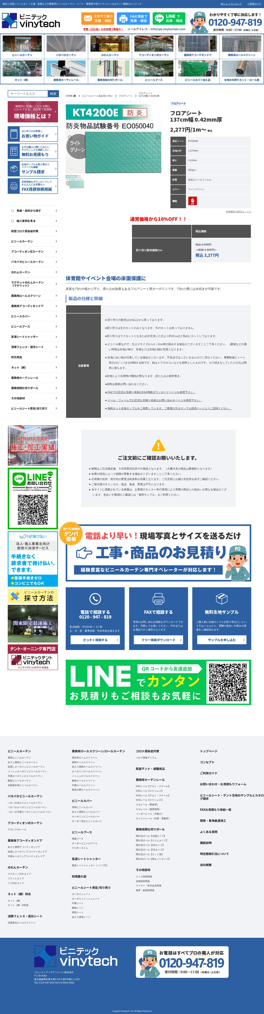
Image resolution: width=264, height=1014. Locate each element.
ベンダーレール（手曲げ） (150, 814)
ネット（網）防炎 (19, 894)
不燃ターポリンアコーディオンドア (26, 856)
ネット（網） (19, 367)
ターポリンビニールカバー (86, 816)
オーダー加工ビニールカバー (87, 821)
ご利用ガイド (254, 4)
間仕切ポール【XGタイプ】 (150, 845)
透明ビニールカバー (82, 807)
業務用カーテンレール (24, 378)
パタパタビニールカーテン (27, 262)
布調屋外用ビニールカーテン (23, 785)
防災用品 (16, 357)
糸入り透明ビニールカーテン (23, 762)
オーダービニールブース (84, 843)
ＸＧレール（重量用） (147, 804)
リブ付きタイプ (16, 883)
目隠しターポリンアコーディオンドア (27, 851)
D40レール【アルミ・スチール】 (153, 795)
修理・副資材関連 (145, 890)
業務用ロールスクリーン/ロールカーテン (98, 751)
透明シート (77, 912)
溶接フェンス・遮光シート (27, 347)
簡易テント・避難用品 (150, 769)
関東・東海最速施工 (213, 820)
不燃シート (77, 903)
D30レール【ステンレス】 (150, 791)
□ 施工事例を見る (23, 221)
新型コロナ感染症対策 (24, 231)
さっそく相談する (95, 639)
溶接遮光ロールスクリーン (22, 922)
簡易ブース (77, 838)
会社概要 (206, 865)
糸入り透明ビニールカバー (86, 812)
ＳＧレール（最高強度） (148, 809)
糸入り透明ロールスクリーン (87, 766)
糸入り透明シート (81, 917)
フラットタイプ (16, 878)
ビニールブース (20, 326)
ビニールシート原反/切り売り (29, 408)
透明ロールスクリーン (83, 762)
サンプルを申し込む (222, 639)
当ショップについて (231, 4)
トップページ (208, 751)
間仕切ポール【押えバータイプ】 (153, 859)
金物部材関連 (143, 881)
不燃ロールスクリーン (83, 785)
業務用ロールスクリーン (26, 296)
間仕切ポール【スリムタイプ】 (152, 840)
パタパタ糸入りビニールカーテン (25, 803)
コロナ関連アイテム (146, 757)
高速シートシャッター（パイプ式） (90, 865)
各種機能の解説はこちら (238, 211)
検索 (53, 93)
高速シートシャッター (24, 337)
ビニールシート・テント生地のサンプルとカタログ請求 (232, 797)
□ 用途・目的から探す (26, 210)
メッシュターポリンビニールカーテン (27, 771)
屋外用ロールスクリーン (84, 757)
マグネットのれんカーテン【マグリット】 (27, 283)
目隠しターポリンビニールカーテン (26, 766)
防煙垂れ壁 (79, 876)
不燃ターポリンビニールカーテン (25, 776)
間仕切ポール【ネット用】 (150, 854)
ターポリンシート (81, 894)
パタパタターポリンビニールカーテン (27, 807)
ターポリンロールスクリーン (87, 771)
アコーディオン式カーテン (27, 251)
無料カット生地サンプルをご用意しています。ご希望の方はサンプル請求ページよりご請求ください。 (169, 408)
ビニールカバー (20, 316)
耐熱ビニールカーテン (19, 780)
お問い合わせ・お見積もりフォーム (223, 784)
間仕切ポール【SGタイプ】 (150, 849)
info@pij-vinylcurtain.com (168, 29)
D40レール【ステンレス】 (150, 800)
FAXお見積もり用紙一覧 (215, 809)
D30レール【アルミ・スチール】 (153, 786)
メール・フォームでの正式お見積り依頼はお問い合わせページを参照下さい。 (154, 400)
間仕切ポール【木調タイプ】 (151, 836)
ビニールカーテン (22, 241)
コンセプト (207, 762)
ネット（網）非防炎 (18, 905)
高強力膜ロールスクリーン (86, 789)
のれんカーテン (20, 272)
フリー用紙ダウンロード (158, 639)
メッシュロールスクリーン (86, 776)
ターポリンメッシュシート (86, 898)
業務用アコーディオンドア (27, 306)
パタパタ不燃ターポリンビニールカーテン (30, 812)
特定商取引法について (214, 854)
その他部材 (18, 398)
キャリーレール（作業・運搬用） (153, 818)
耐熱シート (77, 908)
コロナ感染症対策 (147, 751)
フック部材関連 (144, 876)
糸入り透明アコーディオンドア (24, 847)
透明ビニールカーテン (19, 757)
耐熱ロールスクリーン (83, 780)
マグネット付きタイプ (19, 874)
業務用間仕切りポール (24, 388)
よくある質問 (208, 832)
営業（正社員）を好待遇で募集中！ (103, 29)
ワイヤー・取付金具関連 (148, 885)
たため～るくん (80, 847)
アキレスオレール (17, 829)
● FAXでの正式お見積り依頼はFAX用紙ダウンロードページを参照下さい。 (150, 392)
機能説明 (206, 843)
